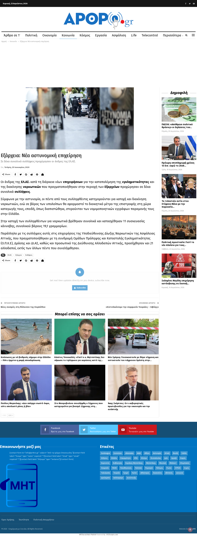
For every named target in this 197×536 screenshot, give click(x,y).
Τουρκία (116, 473)
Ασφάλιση (119, 35)
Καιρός (183, 458)
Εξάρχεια (18, 255)
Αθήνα (147, 453)
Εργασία (101, 35)
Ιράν (166, 458)
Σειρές (186, 468)
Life (134, 35)
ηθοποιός (169, 473)
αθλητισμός (144, 473)
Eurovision (118, 453)
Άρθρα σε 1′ (12, 35)
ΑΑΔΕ (139, 453)
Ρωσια (169, 468)
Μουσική (162, 463)
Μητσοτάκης (151, 463)
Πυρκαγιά (149, 468)
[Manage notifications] (190, 529)
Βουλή (175, 453)
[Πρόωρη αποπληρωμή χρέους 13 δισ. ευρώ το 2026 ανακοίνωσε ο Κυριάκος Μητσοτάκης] (179, 148)
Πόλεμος (159, 468)
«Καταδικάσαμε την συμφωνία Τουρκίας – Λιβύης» (132, 307)
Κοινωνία (68, 35)
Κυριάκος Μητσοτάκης (134, 463)
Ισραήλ (174, 458)
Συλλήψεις (28, 255)
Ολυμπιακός (184, 463)
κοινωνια (179, 473)
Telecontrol (150, 35)
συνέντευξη (131, 478)
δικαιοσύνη (157, 473)
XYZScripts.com (112, 535)
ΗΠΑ (135, 458)
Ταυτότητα (24, 519)
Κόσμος (85, 35)
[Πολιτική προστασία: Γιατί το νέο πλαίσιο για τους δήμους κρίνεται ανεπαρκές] (179, 227)
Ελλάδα (114, 458)
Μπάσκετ (173, 463)
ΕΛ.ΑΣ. (9, 255)
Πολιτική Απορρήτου (43, 519)
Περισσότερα (172, 35)
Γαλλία (184, 453)
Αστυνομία (157, 453)
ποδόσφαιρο (118, 478)
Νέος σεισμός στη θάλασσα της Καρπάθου (23, 307)
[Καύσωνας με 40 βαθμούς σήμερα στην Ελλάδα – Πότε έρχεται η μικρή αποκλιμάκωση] (26, 336)
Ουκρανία (105, 468)
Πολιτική (31, 35)
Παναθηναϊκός (126, 468)
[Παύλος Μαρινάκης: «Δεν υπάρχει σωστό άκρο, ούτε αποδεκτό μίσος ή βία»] (26, 382)
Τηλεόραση (105, 473)
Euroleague (105, 453)
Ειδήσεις (104, 458)
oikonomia (129, 453)
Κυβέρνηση (117, 463)
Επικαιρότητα (125, 458)
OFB (194, 529)
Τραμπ (125, 473)
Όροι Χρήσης (7, 519)
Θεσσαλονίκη (156, 458)
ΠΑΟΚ (114, 468)
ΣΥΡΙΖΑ (177, 468)
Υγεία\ (134, 473)
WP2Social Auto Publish (87, 535)
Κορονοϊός (105, 463)
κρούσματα (105, 478)
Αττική (167, 453)
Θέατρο (144, 458)
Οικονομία (49, 35)
